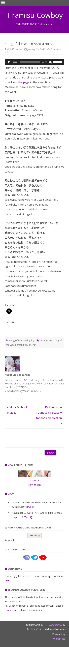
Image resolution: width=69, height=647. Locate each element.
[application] (34, 62)
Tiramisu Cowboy (34, 15)
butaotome (46, 340)
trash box (22, 344)
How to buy (34, 484)
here (7, 580)
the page (23, 82)
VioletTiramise (14, 49)
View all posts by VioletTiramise (23, 390)
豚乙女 (32, 344)
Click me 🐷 (34, 535)
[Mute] (50, 62)
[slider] (58, 62)
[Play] (9, 62)
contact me (11, 610)
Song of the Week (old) (21, 340)
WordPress (59, 638)
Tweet (30, 506)
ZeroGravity (55, 624)
